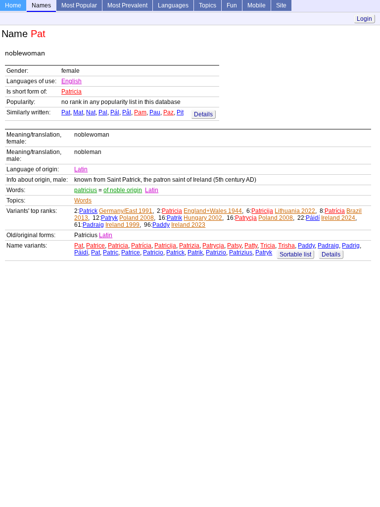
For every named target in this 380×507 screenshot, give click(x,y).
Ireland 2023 (188, 224)
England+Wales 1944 (213, 210)
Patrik (174, 217)
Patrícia (335, 210)
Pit (180, 112)
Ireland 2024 (338, 217)
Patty (250, 245)
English (71, 81)
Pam (140, 112)
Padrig (351, 245)
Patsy (234, 245)
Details (203, 114)
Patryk (109, 217)
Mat (78, 112)
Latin (81, 169)
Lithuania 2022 (295, 210)
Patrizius (240, 252)
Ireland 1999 (122, 224)
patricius (85, 190)
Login (364, 18)
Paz (168, 112)
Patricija (262, 210)
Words (83, 200)
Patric (110, 252)
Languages (173, 5)
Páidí (313, 217)
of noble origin (122, 190)
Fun (232, 5)
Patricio (153, 252)
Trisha (286, 245)
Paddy (161, 224)
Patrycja (246, 217)
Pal (102, 112)
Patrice (95, 245)
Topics (207, 5)
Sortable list (295, 254)
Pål (126, 112)
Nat (90, 112)
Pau (154, 112)
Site (281, 5)
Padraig (93, 224)
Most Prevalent (127, 5)
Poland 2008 (136, 217)
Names (41, 5)
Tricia (267, 245)
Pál (114, 112)
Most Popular (79, 5)
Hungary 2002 (203, 217)
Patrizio (216, 252)
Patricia (71, 91)
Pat (65, 112)
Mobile (256, 5)
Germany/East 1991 (125, 210)
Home (13, 5)
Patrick (88, 210)
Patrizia (189, 245)
